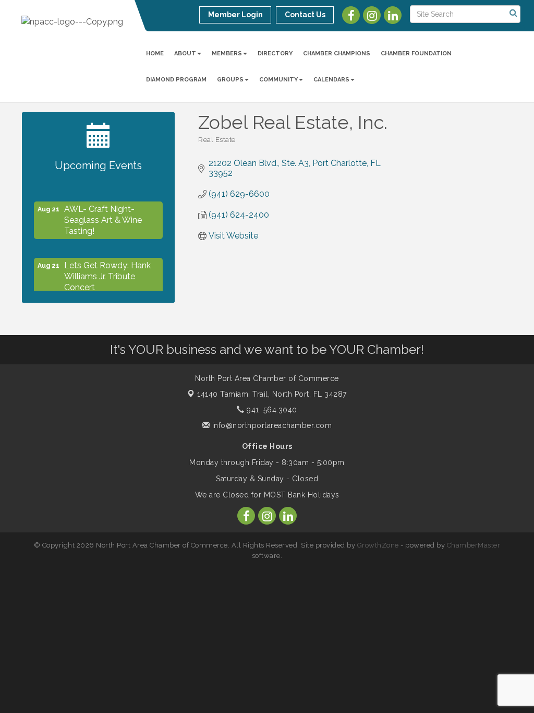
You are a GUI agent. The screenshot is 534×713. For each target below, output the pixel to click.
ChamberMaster (474, 545)
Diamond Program (176, 79)
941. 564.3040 (271, 410)
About (185, 53)
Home (155, 53)
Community (278, 79)
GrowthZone (378, 545)
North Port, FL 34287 (272, 394)
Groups (230, 79)
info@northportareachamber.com (271, 425)
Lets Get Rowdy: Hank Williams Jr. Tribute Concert (107, 273)
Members (227, 53)
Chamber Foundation (416, 53)
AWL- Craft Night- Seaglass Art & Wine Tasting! (103, 217)
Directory (275, 53)
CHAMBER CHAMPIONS (336, 53)
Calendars (331, 79)
